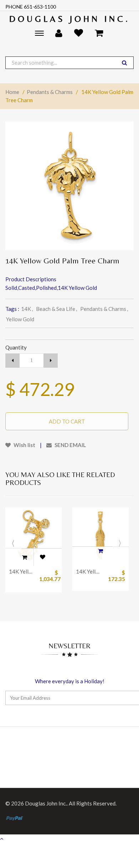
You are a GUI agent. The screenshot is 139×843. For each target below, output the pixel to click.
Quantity (16, 347)
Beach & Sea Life (56, 309)
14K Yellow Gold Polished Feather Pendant (89, 571)
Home (12, 92)
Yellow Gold (20, 319)
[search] (124, 62)
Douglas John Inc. (69, 19)
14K (27, 309)
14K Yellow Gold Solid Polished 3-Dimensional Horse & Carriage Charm (22, 571)
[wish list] (42, 557)
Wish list (23, 445)
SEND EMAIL (69, 445)
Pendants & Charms (50, 92)
